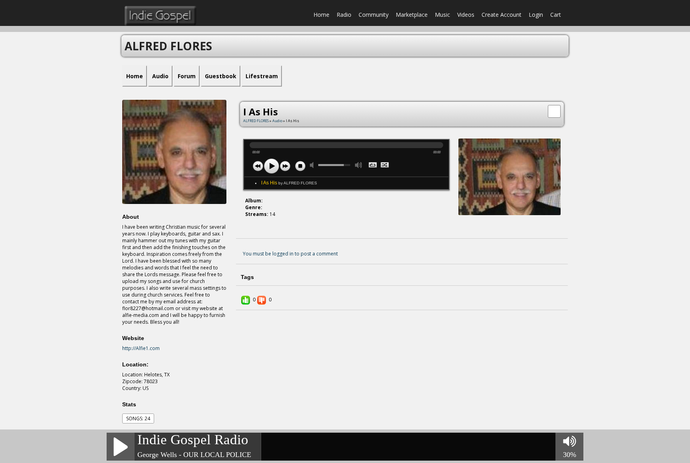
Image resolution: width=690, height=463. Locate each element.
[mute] (313, 165)
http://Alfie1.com (141, 348)
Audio (277, 120)
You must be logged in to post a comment (290, 253)
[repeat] (373, 165)
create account (501, 14)
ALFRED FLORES (256, 120)
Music (442, 14)
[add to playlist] (554, 110)
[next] (285, 166)
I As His (289, 183)
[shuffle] (385, 165)
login (536, 14)
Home (321, 14)
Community (374, 14)
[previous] (258, 166)
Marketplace (412, 14)
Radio (344, 14)
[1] (248, 228)
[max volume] (358, 165)
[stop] (300, 166)
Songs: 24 (138, 418)
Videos (465, 14)
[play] (272, 166)
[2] (251, 228)
